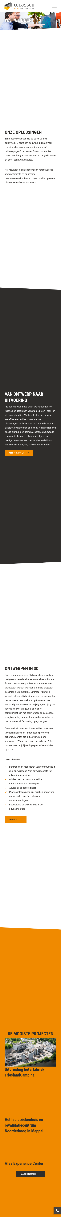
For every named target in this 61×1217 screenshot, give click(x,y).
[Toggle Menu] (54, 6)
